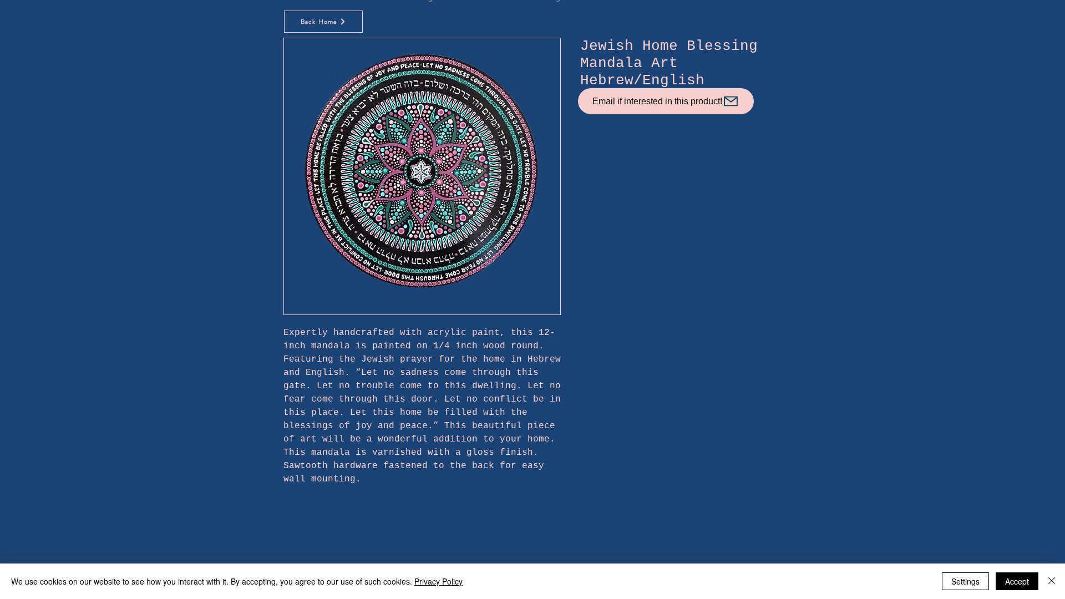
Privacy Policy (438, 581)
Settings (965, 581)
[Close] (1051, 581)
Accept (1017, 581)
